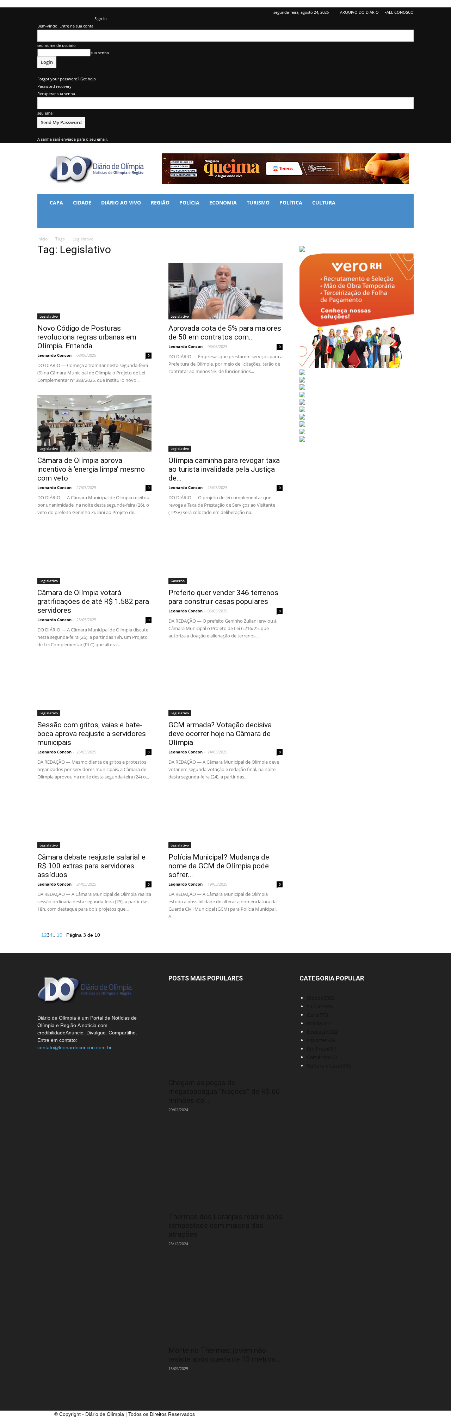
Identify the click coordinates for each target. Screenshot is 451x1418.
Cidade (82, 202)
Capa (56, 202)
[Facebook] (42, 12)
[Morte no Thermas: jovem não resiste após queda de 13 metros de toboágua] (225, 1302)
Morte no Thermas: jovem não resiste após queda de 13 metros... (224, 1354)
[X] (77, 12)
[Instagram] (66, 12)
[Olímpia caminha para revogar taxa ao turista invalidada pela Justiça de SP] (225, 423)
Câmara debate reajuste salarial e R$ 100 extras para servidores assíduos (91, 866)
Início (42, 239)
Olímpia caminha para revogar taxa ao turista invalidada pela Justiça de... (224, 469)
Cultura (323, 202)
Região (160, 202)
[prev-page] (39, 935)
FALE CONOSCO (399, 12)
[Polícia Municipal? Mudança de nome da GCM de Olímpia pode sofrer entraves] (225, 820)
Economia (223, 202)
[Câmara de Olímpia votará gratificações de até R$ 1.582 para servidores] (94, 555)
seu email (46, 113)
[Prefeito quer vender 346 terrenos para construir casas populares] (225, 555)
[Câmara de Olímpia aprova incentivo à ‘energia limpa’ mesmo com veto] (94, 423)
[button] (405, 203)
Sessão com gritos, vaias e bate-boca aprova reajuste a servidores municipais (91, 734)
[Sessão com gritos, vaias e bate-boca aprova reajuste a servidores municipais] (94, 688)
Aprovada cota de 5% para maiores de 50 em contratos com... (224, 332)
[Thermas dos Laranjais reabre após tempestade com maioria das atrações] (225, 1168)
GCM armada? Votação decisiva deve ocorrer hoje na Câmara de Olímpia (220, 734)
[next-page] (64, 935)
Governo (178, 580)
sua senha (100, 52)
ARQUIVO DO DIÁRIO (359, 12)
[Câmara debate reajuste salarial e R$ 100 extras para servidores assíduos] (94, 820)
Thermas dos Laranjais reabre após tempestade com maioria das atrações (225, 1225)
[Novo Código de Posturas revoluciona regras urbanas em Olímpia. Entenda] (94, 291)
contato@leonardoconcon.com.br (74, 1047)
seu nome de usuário (56, 45)
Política (290, 202)
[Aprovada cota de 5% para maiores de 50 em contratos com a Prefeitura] (225, 291)
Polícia (189, 202)
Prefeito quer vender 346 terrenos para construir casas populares (223, 597)
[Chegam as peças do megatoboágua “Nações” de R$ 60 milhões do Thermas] (225, 1034)
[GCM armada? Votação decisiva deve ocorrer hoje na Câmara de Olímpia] (225, 688)
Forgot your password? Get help (66, 78)
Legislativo (48, 316)
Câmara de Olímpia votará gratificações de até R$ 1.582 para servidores (93, 601)
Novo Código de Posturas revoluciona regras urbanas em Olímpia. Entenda (86, 337)
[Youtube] (89, 12)
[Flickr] (54, 12)
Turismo (258, 202)
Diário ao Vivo (121, 202)
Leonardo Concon (54, 355)
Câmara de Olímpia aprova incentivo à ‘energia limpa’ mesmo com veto (91, 469)
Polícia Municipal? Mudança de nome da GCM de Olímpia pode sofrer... (218, 866)
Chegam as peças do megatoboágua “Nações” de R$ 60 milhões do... (224, 1091)
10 (59, 935)
